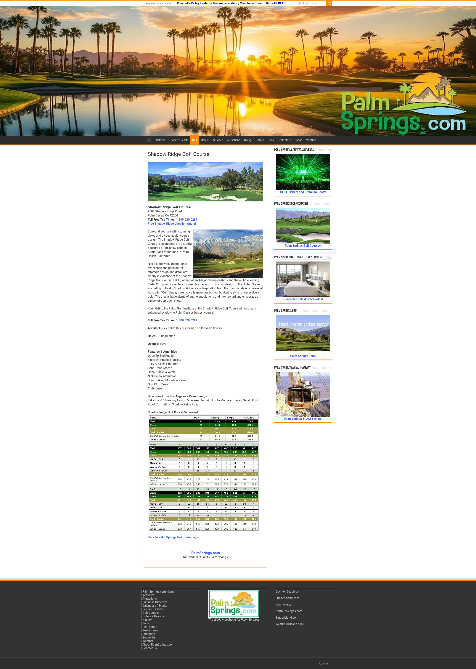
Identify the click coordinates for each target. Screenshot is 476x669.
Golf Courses (150, 613)
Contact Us (149, 648)
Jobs (271, 140)
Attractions (233, 140)
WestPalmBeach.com (290, 624)
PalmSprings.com (205, 553)
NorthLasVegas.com (289, 611)
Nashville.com (285, 604)
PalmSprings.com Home (158, 591)
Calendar (161, 140)
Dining (247, 140)
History (259, 140)
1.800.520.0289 (186, 219)
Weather (311, 140)
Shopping (148, 634)
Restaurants (150, 630)
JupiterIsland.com (287, 598)
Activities (218, 140)
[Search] (329, 3)
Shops (298, 140)
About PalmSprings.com (158, 644)
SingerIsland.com (287, 617)
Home (149, 140)
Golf (194, 140)
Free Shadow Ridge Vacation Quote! (172, 223)
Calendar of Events (154, 605)
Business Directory (154, 602)
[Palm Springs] (238, 71)
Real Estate (284, 140)
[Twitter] (306, 3)
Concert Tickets (179, 140)
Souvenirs (148, 637)
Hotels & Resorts (153, 616)
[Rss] (300, 3)
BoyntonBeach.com (288, 591)
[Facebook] (303, 3)
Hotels (204, 140)
